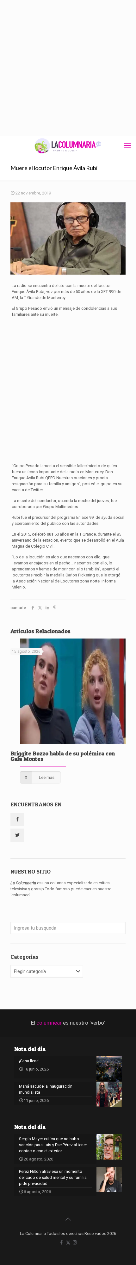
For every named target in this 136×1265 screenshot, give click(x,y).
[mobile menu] (127, 145)
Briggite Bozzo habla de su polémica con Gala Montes (62, 756)
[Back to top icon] (68, 1219)
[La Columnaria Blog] (68, 146)
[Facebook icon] (61, 1242)
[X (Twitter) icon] (68, 1242)
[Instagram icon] (74, 1242)
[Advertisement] (68, 68)
